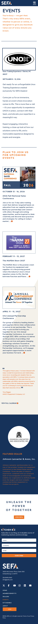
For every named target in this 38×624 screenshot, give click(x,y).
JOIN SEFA (19, 517)
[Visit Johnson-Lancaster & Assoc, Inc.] (19, 437)
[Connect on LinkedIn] (25, 585)
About (5, 606)
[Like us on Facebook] (8, 585)
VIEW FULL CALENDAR (9, 403)
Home (5, 590)
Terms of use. (26, 616)
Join (9, 609)
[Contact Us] (30, 585)
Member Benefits (9, 593)
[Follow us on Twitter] (4, 585)
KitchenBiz (7, 602)
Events (6, 599)
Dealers (6, 596)
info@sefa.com (8, 580)
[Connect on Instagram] (20, 585)
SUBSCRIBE (19, 556)
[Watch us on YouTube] (14, 585)
